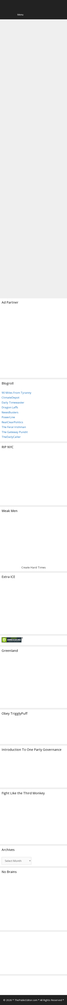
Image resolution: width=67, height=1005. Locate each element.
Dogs (22, 143)
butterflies (15, 148)
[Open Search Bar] (5, 14)
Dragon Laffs (10, 407)
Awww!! (13, 143)
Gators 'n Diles (18, 283)
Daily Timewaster (13, 402)
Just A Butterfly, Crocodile (27, 164)
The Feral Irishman (14, 427)
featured (28, 288)
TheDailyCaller (11, 437)
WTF (39, 288)
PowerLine (8, 417)
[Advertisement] (33, 343)
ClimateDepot (10, 397)
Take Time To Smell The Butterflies (27, 48)
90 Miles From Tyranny (16, 392)
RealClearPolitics (12, 422)
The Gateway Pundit (15, 432)
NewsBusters (10, 412)
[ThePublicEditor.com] (34, 5)
